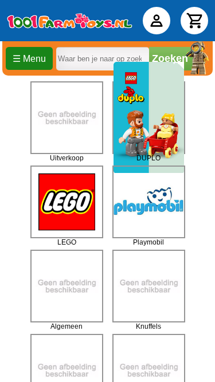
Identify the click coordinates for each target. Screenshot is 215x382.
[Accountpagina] (156, 20)
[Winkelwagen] (194, 20)
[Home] (69, 20)
